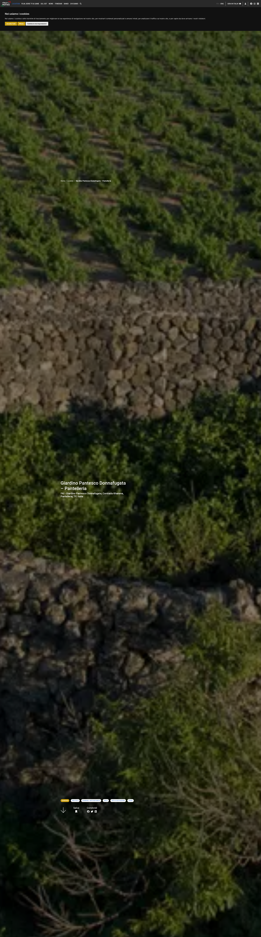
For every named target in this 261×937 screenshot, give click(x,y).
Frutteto (75, 800)
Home (63, 181)
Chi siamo (74, 4)
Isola (106, 800)
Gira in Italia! (233, 4)
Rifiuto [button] (21, 24)
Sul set (44, 4)
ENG (222, 4)
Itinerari (58, 4)
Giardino (65, 800)
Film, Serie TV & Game (30, 4)
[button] (80, 4)
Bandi (66, 4)
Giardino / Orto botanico (91, 800)
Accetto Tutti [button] (11, 24)
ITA (217, 4)
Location (16, 4)
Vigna (131, 800)
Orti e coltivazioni (118, 800)
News (51, 4)
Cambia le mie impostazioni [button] (37, 24)
